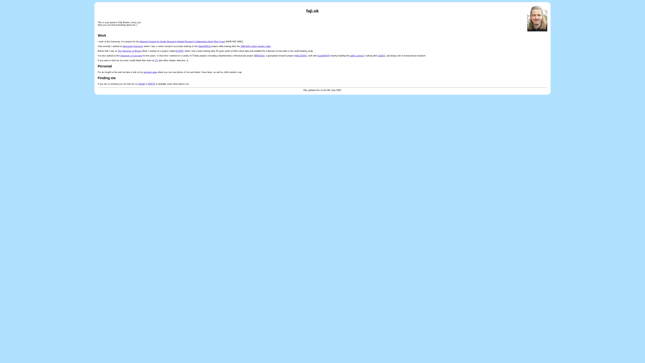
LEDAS (381, 55)
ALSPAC (179, 51)
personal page (150, 72)
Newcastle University (133, 46)
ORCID (151, 84)
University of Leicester (131, 55)
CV (156, 60)
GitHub (141, 84)
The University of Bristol (129, 51)
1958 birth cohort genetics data (256, 46)
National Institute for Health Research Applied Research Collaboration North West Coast (182, 41)
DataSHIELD (204, 46)
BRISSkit (259, 55)
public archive (356, 55)
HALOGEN (300, 55)
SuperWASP (323, 55)
